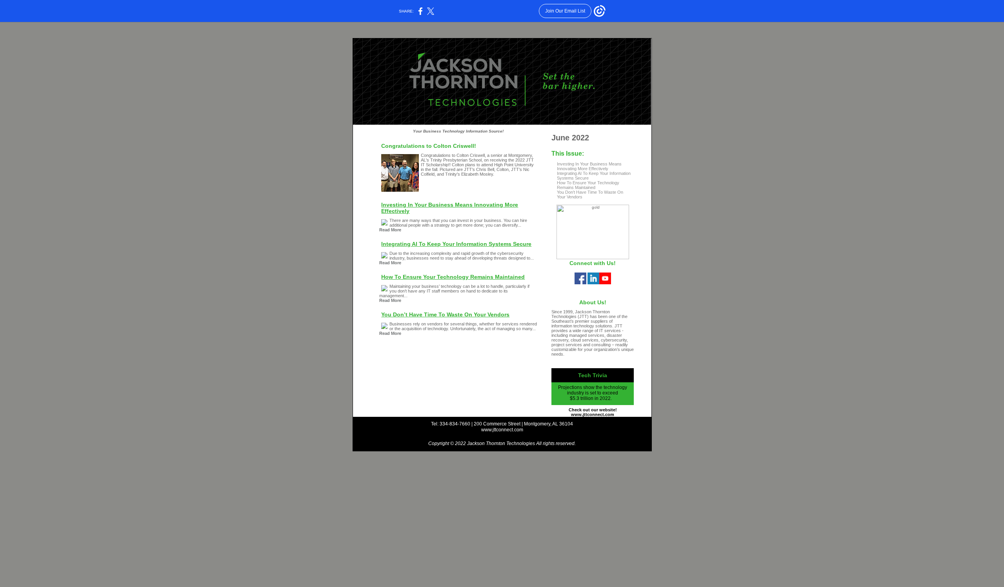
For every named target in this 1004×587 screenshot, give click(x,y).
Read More (390, 229)
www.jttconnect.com (502, 430)
